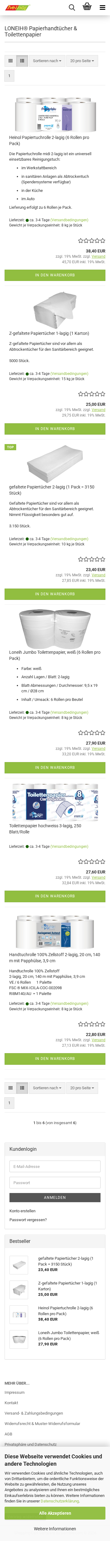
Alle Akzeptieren (55, 1513)
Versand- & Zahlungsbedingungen (34, 1413)
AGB (8, 1434)
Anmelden (55, 1197)
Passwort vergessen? (28, 1219)
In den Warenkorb (55, 275)
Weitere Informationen (55, 1528)
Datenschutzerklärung (60, 1501)
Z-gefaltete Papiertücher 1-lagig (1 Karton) (49, 333)
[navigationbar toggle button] (102, 7)
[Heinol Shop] (15, 7)
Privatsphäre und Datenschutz (31, 1444)
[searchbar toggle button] (71, 7)
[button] (10, 61)
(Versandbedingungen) (69, 220)
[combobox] (47, 61)
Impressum (14, 1392)
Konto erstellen (22, 1211)
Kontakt (11, 1403)
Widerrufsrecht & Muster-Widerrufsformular (42, 1423)
